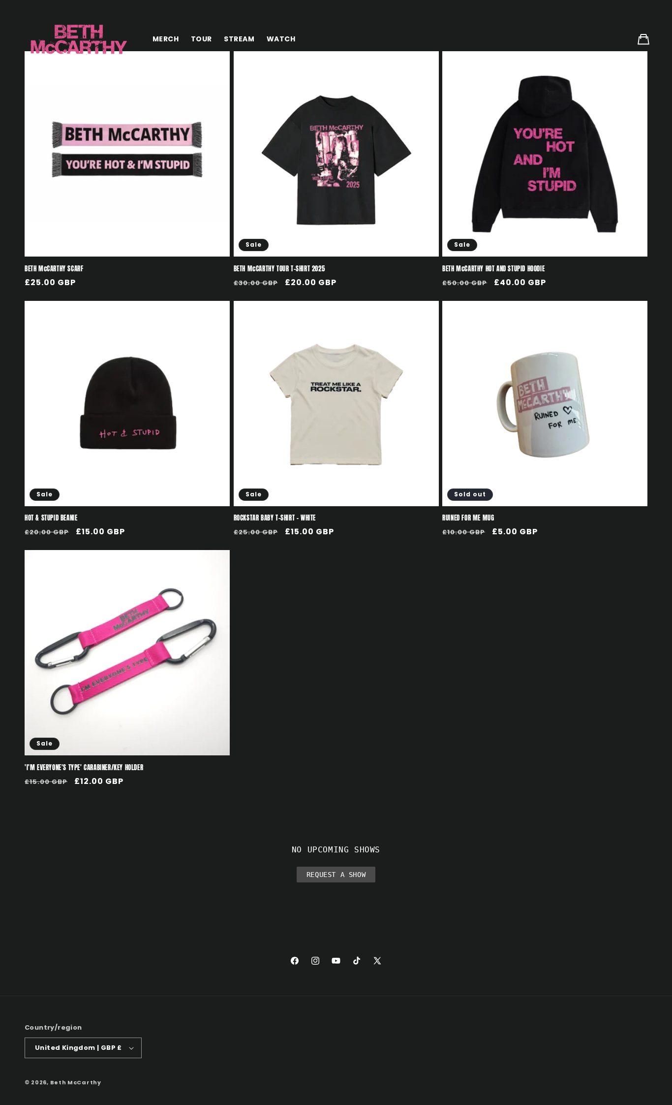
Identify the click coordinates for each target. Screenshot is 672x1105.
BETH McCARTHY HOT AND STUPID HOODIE (493, 269)
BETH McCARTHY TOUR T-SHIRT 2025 (279, 269)
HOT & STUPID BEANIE (51, 518)
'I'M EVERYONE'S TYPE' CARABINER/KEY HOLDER (84, 768)
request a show (336, 874)
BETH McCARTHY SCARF (54, 269)
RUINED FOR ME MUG (468, 518)
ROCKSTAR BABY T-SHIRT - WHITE (275, 518)
